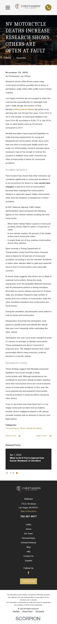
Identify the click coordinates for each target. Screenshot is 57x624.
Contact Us (28, 556)
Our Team (28, 533)
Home (28, 529)
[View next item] (17, 473)
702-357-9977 (28, 516)
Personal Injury (12, 428)
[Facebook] (28, 572)
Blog (28, 547)
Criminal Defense (28, 542)
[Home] (27, 7)
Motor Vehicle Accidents (31, 428)
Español (28, 560)
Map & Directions (28, 511)
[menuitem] (16, 611)
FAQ (28, 551)
